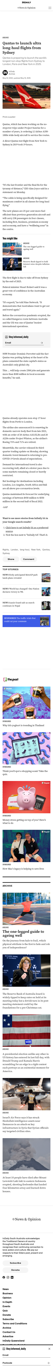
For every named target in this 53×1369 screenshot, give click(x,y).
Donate (15, 1270)
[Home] (26, 2)
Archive (7, 1327)
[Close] (49, 1348)
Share (11, 559)
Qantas (46, 549)
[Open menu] (49, 8)
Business (8, 1293)
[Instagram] (8, 1277)
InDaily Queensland (13, 1340)
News (6, 1289)
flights (6, 549)
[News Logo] (26, 8)
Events (6, 1306)
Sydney (6, 553)
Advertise (8, 1336)
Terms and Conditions (15, 1323)
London (14, 549)
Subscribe (15, 1263)
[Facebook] (4, 1277)
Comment (28, 559)
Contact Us (9, 1332)
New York (35, 549)
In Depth (7, 1302)
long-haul (24, 549)
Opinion (7, 1297)
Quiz (5, 1310)
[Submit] (41, 342)
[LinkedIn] (12, 1277)
